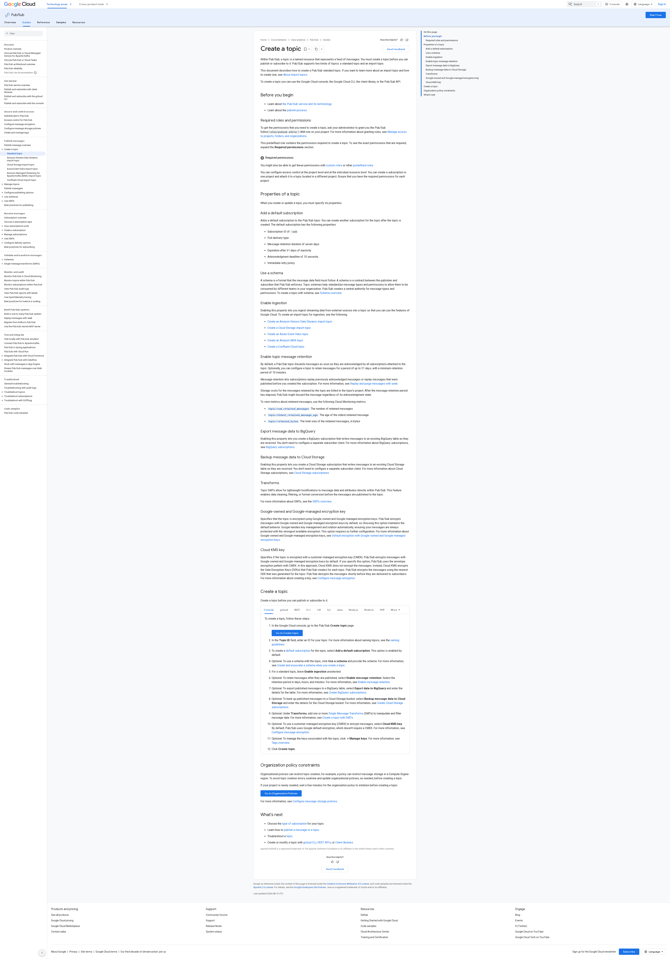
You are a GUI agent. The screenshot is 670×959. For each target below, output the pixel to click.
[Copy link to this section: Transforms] (282, 483)
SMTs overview (321, 501)
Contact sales (58, 931)
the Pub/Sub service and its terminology (307, 104)
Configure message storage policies (315, 801)
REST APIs (324, 842)
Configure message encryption (336, 578)
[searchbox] (23, 33)
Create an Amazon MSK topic (285, 340)
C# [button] (319, 609)
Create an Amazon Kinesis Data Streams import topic (299, 321)
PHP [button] (382, 609)
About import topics (295, 74)
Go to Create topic (287, 633)
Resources (78, 22)
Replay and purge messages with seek (374, 383)
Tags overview (280, 742)
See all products (60, 914)
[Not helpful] (407, 40)
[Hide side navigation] (42, 952)
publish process (297, 110)
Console (615, 4)
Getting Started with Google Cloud (379, 920)
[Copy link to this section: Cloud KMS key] (288, 550)
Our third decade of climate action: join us (143, 951)
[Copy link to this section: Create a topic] (291, 592)
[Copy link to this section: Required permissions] (296, 158)
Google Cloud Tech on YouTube (532, 937)
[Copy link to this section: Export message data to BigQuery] (318, 432)
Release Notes (214, 926)
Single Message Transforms (346, 713)
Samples (61, 22)
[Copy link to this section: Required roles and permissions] (314, 121)
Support (210, 920)
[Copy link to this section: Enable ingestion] (290, 303)
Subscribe (629, 951)
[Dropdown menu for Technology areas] (72, 4)
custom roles (334, 165)
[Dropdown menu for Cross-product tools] (108, 4)
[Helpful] (401, 40)
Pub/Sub (17, 15)
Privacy (73, 951)
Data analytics (298, 40)
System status (214, 931)
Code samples (368, 926)
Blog (517, 914)
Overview (10, 22)
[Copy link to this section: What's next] (286, 815)
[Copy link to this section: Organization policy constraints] (323, 765)
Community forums (217, 914)
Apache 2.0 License (263, 887)
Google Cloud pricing (62, 920)
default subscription (298, 650)
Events (519, 920)
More (394, 609)
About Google (58, 951)
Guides (26, 22)
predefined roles (363, 165)
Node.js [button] (353, 609)
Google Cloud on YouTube (529, 931)
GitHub (364, 914)
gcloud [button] (284, 609)
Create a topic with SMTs (337, 717)
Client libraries (344, 842)
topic (289, 836)
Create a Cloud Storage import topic (289, 327)
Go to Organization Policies (281, 793)
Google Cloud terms (106, 951)
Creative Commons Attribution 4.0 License (348, 883)
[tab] (269, 610)
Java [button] (340, 609)
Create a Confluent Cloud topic (285, 346)
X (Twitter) (521, 926)
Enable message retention (374, 682)
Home (263, 40)
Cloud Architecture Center (375, 931)
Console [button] (269, 609)
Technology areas (57, 4)
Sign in (662, 4)
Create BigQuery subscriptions (347, 692)
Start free (656, 15)
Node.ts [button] (369, 609)
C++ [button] (308, 609)
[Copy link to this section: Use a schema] (286, 273)
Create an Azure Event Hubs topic (287, 334)
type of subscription (294, 823)
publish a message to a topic (301, 830)
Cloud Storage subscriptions (311, 473)
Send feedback (396, 49)
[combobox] (584, 4)
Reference (43, 22)
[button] (23, 149)
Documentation (279, 40)
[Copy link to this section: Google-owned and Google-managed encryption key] (348, 512)
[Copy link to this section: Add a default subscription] (306, 213)
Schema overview (330, 293)
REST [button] (297, 609)
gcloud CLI (309, 842)
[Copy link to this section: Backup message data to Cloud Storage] (328, 457)
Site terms (86, 951)
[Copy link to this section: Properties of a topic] (303, 194)
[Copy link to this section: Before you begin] (296, 95)
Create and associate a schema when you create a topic (311, 665)
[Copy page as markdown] (316, 49)
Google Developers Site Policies (310, 887)
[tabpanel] (335, 684)
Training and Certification (374, 937)
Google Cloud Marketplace (65, 926)
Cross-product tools (91, 4)
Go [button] (329, 609)
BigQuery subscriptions (280, 447)
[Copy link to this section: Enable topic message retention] (315, 357)
